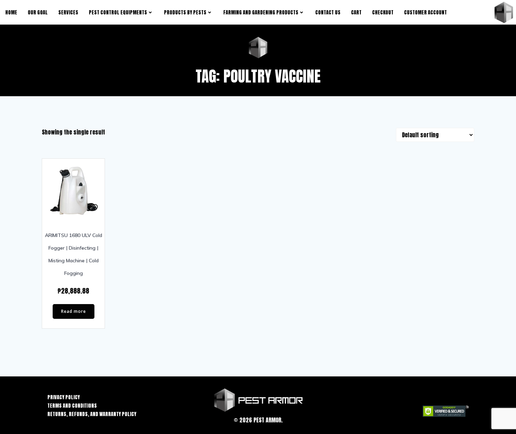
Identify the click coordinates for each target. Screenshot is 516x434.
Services (68, 12)
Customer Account (425, 12)
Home (11, 12)
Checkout (382, 12)
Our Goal (38, 12)
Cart (356, 12)
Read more (73, 311)
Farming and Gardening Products (260, 12)
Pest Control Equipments (118, 12)
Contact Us (327, 12)
